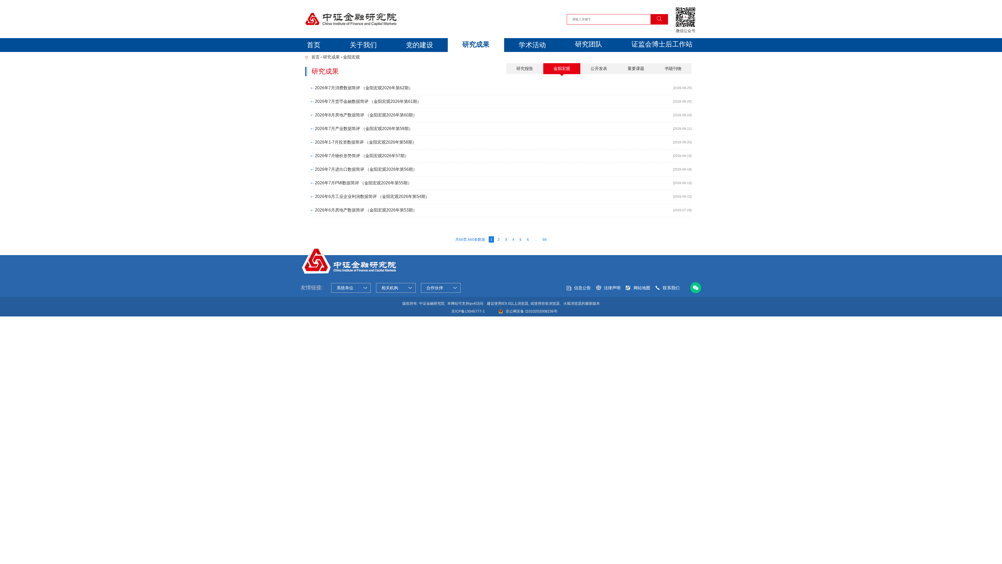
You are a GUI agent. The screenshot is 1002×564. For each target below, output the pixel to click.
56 (544, 239)
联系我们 (671, 288)
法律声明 (612, 288)
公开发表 (599, 68)
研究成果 (476, 44)
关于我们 (363, 45)
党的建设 (419, 45)
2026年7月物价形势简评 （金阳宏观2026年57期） (362, 156)
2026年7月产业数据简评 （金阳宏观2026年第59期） (364, 128)
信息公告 (582, 288)
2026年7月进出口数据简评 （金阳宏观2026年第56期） (366, 169)
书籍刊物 (673, 68)
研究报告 (524, 68)
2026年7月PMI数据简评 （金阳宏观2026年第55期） (363, 183)
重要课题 (636, 68)
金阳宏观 (351, 57)
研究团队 (588, 44)
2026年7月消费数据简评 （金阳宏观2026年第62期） (364, 88)
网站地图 (642, 288)
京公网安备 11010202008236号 (531, 311)
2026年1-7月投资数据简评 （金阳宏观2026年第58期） (365, 142)
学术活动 (532, 45)
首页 (313, 45)
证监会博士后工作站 (662, 44)
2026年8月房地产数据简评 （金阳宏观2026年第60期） (366, 115)
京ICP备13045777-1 (468, 311)
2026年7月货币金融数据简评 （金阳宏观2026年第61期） (368, 101)
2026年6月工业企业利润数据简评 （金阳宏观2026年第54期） (372, 196)
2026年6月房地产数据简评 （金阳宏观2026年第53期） (366, 210)
